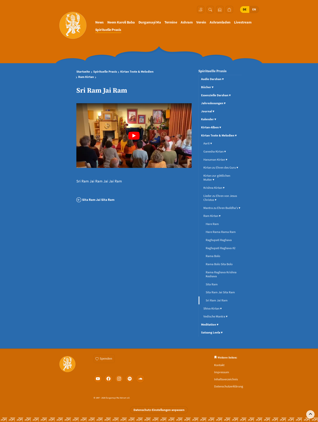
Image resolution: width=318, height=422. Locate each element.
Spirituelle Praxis (108, 29)
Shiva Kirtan (212, 308)
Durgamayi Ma (149, 22)
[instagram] (119, 379)
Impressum (221, 372)
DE (244, 9)
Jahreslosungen (213, 103)
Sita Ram (212, 284)
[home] (73, 25)
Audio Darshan (212, 79)
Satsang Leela (212, 332)
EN (254, 9)
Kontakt (219, 365)
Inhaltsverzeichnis (226, 379)
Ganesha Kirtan (214, 151)
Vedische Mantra (215, 316)
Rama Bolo (213, 256)
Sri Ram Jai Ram (217, 300)
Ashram (187, 22)
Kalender (208, 119)
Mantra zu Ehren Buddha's (221, 208)
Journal (207, 111)
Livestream (242, 22)
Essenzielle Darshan (216, 95)
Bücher (207, 87)
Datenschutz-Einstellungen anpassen (159, 410)
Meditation (209, 324)
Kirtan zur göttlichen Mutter (216, 177)
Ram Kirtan (86, 77)
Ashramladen (220, 22)
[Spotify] (130, 379)
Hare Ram (212, 224)
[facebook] (108, 379)
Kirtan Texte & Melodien (137, 71)
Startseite (83, 71)
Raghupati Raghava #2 (221, 248)
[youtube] (98, 379)
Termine (170, 22)
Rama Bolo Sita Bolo (219, 264)
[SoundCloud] (140, 379)
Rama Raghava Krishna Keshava (221, 274)
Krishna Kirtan (214, 188)
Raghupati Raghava (219, 240)
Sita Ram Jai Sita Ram (221, 292)
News (99, 22)
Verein (201, 22)
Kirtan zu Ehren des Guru (220, 167)
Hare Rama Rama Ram (221, 232)
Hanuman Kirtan (215, 159)
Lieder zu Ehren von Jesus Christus (220, 198)
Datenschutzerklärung (228, 386)
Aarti (207, 143)
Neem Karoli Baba (121, 22)
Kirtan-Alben (211, 127)
